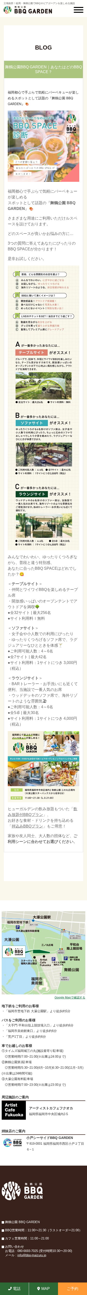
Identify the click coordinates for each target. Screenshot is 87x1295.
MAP (45, 1289)
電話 (17, 1289)
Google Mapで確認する (70, 997)
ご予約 (72, 1289)
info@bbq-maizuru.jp (31, 1255)
